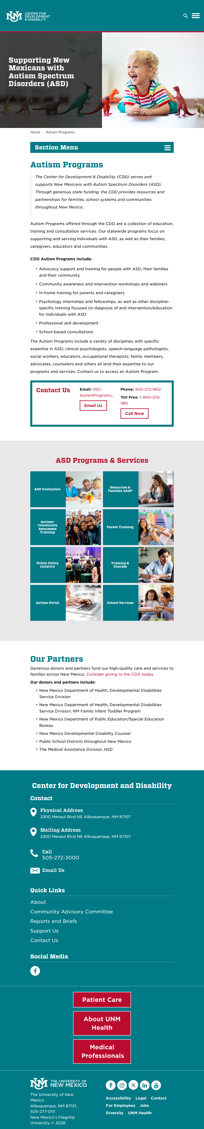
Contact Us (44, 940)
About (38, 902)
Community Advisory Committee (71, 911)
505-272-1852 (148, 389)
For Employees (120, 1105)
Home (35, 132)
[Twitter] (133, 1085)
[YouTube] (156, 1085)
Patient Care (102, 999)
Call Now (134, 413)
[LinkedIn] (145, 1085)
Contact (159, 1098)
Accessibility (118, 1098)
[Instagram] (122, 1085)
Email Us (93, 405)
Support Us (44, 931)
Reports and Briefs (53, 921)
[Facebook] (35, 971)
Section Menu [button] (56, 147)
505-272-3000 (60, 858)
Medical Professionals (102, 1051)
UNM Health (140, 1113)
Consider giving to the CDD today (119, 674)
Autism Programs (60, 132)
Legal (140, 1098)
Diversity (115, 1113)
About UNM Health (102, 1023)
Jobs (144, 1105)
